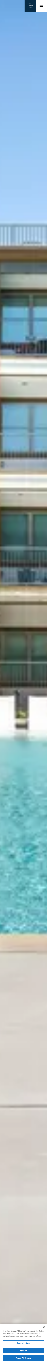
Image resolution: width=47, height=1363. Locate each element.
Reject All (23, 1351)
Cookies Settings (23, 1343)
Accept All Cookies (23, 1358)
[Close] (44, 1327)
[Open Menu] (41, 6)
